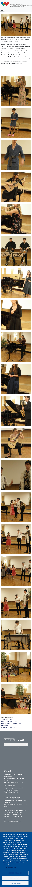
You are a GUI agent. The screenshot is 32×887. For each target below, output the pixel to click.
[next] (8, 739)
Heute (12, 739)
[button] (16, 90)
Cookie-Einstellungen (15, 873)
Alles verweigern (15, 878)
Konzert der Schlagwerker (8, 727)
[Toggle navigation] (2, 10)
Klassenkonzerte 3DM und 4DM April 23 (11, 723)
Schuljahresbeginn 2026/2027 (18, 747)
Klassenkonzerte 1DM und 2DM (9, 721)
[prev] (5, 739)
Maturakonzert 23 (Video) (7, 719)
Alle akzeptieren (15, 883)
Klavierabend (4, 725)
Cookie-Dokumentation (9, 867)
